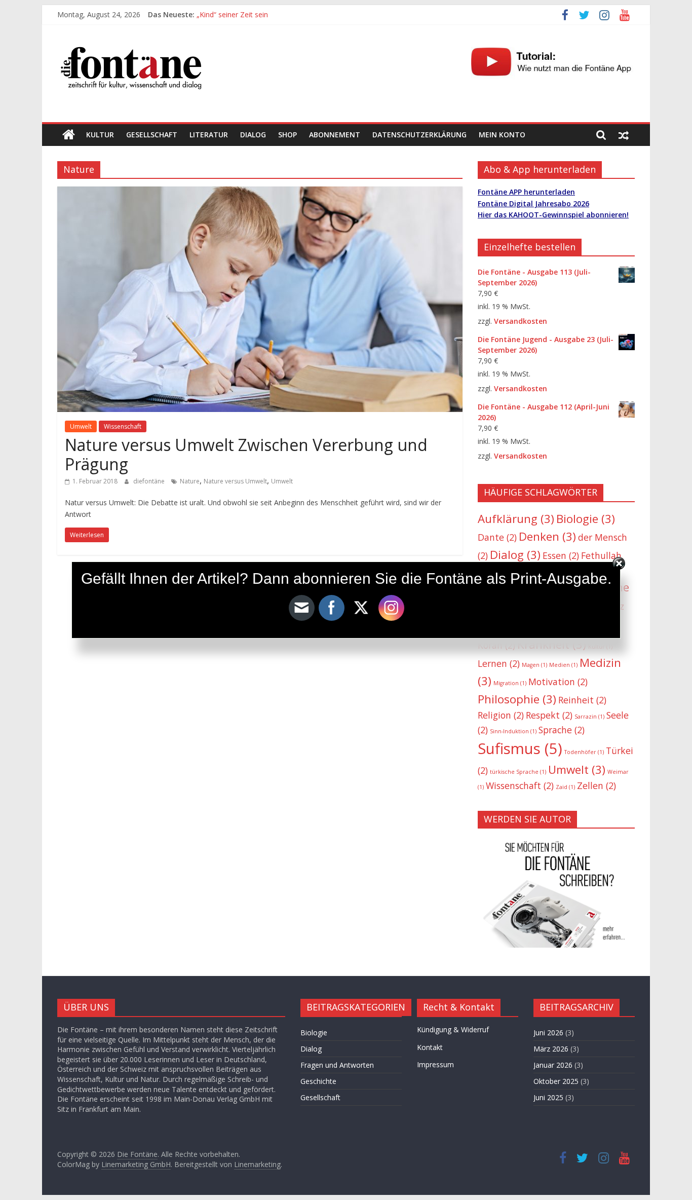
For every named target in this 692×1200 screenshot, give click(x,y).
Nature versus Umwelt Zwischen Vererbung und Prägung (246, 454)
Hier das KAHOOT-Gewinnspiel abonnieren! (553, 214)
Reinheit (582, 700)
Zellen (596, 785)
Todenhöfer (584, 752)
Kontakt (430, 1047)
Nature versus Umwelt (235, 481)
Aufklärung (516, 519)
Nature (190, 481)
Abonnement (334, 134)
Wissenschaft (122, 426)
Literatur (208, 134)
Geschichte (318, 1081)
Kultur (100, 134)
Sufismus (520, 748)
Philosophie (517, 699)
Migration (509, 683)
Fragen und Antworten (337, 1065)
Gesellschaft (151, 134)
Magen (534, 664)
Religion (501, 715)
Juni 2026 (548, 1032)
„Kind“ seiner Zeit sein (232, 14)
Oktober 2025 (556, 1081)
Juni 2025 (548, 1097)
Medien (563, 664)
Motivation (558, 682)
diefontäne (149, 481)
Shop (287, 134)
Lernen (499, 663)
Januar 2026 (552, 1065)
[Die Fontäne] (68, 134)
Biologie (585, 519)
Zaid (565, 787)
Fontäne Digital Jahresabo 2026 (533, 203)
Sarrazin (589, 716)
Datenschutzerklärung (419, 134)
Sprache (562, 730)
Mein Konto (502, 134)
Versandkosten (520, 321)
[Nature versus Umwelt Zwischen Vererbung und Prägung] (260, 192)
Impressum (435, 1064)
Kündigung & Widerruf (453, 1029)
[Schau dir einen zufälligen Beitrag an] (623, 134)
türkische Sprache (518, 771)
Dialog (253, 134)
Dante (497, 537)
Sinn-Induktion (513, 731)
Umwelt (81, 426)
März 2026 (550, 1049)
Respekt (549, 715)
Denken (547, 536)
